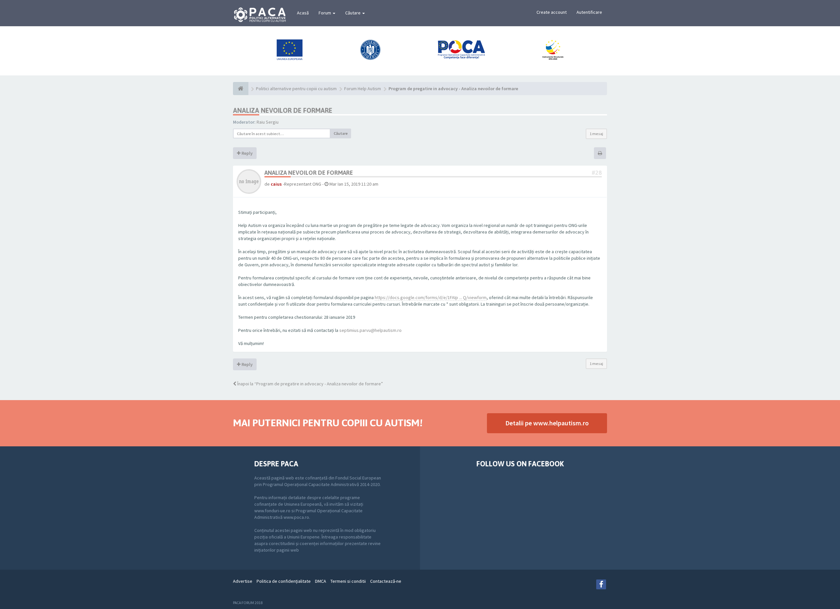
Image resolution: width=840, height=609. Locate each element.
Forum (325, 13)
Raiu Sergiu (268, 122)
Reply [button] (247, 153)
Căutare (353, 13)
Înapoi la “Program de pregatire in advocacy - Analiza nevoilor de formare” (309, 384)
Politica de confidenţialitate (284, 581)
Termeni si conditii (348, 581)
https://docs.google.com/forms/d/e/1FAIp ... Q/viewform (431, 297)
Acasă (303, 13)
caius (276, 184)
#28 (597, 172)
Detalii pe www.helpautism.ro (547, 423)
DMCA (320, 581)
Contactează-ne (385, 581)
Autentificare (589, 12)
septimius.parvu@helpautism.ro (370, 330)
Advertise (242, 581)
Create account (551, 12)
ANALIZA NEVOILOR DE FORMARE (282, 110)
